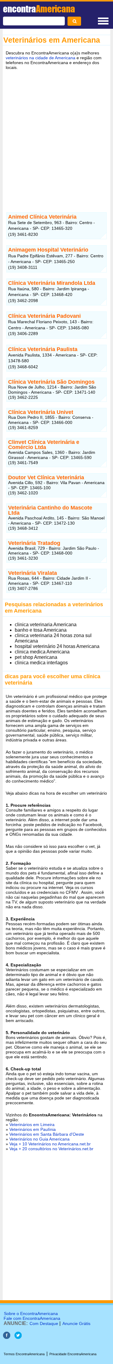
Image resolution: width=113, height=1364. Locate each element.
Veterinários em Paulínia (32, 1129)
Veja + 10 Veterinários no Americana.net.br (50, 1143)
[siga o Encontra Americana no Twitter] (18, 1337)
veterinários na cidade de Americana (40, 57)
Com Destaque (44, 1323)
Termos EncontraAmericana (24, 1354)
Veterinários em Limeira (32, 1124)
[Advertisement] (56, 133)
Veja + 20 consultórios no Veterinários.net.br (51, 1148)
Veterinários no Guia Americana (39, 1139)
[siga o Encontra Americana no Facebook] (7, 1337)
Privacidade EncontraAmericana (72, 1354)
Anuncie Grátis (76, 1323)
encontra (39, 9)
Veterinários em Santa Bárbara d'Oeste (46, 1134)
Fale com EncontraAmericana (32, 1318)
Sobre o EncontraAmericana (31, 1313)
